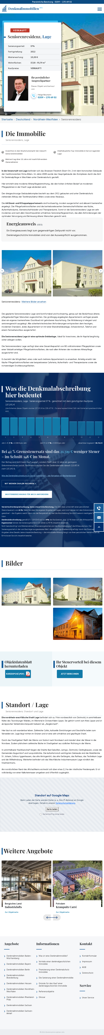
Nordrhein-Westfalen (45, 119)
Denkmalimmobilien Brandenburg (15, 976)
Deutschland (23, 119)
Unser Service (88, 997)
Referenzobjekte (46, 991)
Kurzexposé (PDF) (15, 674)
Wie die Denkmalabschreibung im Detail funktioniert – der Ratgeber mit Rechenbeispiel (39, 476)
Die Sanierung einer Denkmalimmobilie (56, 978)
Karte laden (52, 809)
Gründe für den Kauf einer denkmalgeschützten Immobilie (53, 984)
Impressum (87, 961)
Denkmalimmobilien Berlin (18, 969)
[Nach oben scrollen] (99, 527)
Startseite (7, 119)
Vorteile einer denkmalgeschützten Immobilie (54, 962)
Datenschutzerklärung (65, 803)
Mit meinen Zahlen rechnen (19, 483)
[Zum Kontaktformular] (99, 517)
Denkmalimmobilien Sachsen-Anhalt (19, 1012)
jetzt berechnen (70, 674)
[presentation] (100, 270)
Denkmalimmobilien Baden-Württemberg (18, 957)
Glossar (42, 997)
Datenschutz (87, 973)
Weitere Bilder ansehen (33, 301)
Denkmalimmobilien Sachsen (19, 1005)
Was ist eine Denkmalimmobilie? (53, 956)
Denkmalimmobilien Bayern (18, 964)
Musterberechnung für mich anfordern (26, 494)
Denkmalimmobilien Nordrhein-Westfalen (20, 990)
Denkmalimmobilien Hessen (18, 983)
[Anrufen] (99, 508)
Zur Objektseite (11, 912)
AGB (84, 967)
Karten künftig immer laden (53, 814)
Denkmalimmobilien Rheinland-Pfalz (20, 998)
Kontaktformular (89, 956)
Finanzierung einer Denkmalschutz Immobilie (54, 970)
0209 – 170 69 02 (63, 2)
